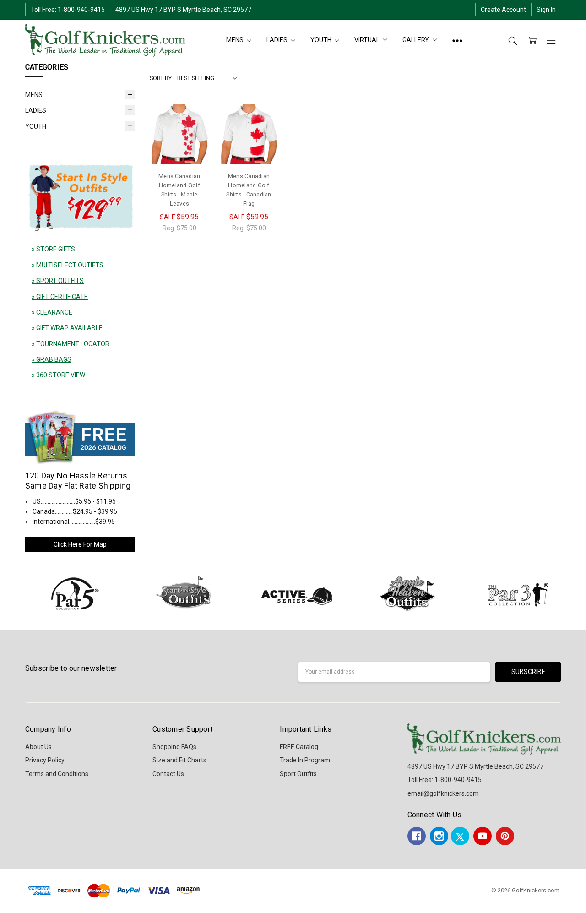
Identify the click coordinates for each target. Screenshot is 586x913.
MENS (235, 39)
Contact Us (168, 773)
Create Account (503, 9)
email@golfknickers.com (443, 793)
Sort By (161, 78)
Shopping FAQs (174, 746)
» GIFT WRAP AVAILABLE (67, 328)
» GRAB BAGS (51, 359)
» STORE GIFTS (53, 249)
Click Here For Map (80, 544)
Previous (16, 593)
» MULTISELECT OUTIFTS (67, 265)
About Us (38, 746)
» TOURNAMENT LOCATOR (70, 344)
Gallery (416, 39)
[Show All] (457, 40)
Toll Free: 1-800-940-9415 (68, 9)
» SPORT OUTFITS (58, 280)
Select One (179, 144)
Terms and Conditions (56, 773)
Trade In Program (305, 760)
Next (577, 593)
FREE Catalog (299, 746)
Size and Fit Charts (179, 760)
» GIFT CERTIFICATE (60, 296)
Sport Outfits (298, 773)
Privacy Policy (45, 760)
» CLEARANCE (52, 312)
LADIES (277, 39)
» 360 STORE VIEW (58, 375)
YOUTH (321, 39)
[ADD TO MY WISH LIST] (193, 135)
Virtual (367, 39)
